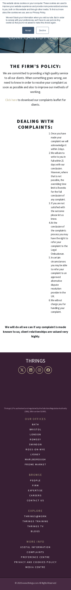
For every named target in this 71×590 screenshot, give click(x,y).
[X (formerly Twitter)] (22, 370)
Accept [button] (28, 30)
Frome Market (35, 464)
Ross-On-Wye (35, 449)
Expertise (35, 490)
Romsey (35, 439)
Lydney (35, 454)
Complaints (35, 552)
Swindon (35, 444)
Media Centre (35, 567)
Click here (11, 100)
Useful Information (35, 547)
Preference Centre (35, 557)
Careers (35, 495)
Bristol (35, 429)
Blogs (35, 531)
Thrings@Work (35, 516)
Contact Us (35, 500)
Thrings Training (35, 521)
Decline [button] (42, 30)
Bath (35, 424)
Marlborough (35, 459)
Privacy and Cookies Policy (35, 562)
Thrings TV (35, 526)
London (35, 434)
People (35, 480)
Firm (35, 485)
